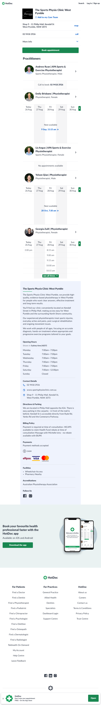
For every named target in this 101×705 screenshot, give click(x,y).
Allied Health (50, 598)
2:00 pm (28, 250)
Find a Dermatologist (18, 635)
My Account (18, 650)
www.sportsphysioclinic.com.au (41, 390)
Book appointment (50, 50)
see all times (49, 276)
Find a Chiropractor (18, 613)
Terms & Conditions (82, 608)
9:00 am (50, 255)
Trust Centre (82, 619)
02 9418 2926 (33, 385)
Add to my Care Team (48, 17)
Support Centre (50, 619)
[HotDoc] (7, 3)
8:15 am (50, 250)
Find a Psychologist (18, 619)
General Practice (50, 592)
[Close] (3, 698)
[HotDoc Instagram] (55, 675)
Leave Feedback (18, 661)
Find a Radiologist (18, 640)
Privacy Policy (82, 613)
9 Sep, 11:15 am (48, 129)
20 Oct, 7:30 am (48, 211)
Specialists (50, 608)
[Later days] (79, 108)
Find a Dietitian (18, 624)
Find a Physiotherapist (18, 603)
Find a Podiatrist (18, 608)
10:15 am (50, 271)
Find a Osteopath (19, 629)
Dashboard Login (50, 613)
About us (82, 592)
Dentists (50, 603)
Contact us (82, 603)
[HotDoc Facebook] (45, 675)
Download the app (17, 545)
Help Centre (18, 656)
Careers (82, 598)
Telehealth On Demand (18, 645)
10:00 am (50, 266)
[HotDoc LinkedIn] (50, 675)
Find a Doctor (18, 592)
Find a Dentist (18, 598)
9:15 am (50, 260)
